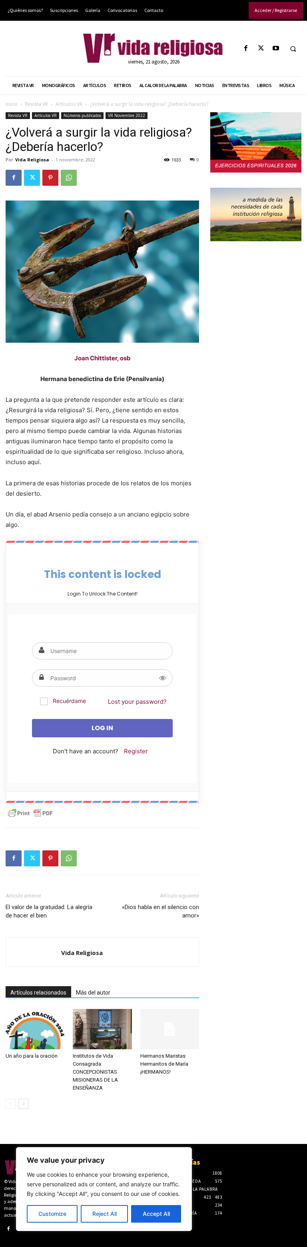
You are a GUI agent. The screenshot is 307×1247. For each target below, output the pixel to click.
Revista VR (36, 104)
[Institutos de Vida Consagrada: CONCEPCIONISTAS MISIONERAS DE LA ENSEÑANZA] (102, 1029)
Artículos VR (69, 104)
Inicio (12, 104)
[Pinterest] (50, 178)
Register (136, 751)
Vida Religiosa (32, 160)
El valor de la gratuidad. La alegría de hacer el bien (49, 911)
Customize (52, 1213)
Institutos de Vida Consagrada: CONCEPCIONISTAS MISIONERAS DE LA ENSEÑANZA (95, 1072)
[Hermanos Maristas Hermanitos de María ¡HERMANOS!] (169, 1029)
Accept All (156, 1213)
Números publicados (82, 115)
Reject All (104, 1213)
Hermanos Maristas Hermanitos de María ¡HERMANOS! (164, 1064)
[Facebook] (246, 48)
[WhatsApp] (69, 178)
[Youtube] (275, 48)
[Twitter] (260, 48)
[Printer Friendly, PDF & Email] (30, 813)
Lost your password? (137, 701)
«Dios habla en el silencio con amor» (160, 911)
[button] (293, 49)
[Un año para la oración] (35, 1029)
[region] (104, 1189)
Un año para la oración (32, 1056)
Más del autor (93, 992)
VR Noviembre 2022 (126, 115)
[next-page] (23, 1104)
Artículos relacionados (38, 992)
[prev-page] (11, 1104)
